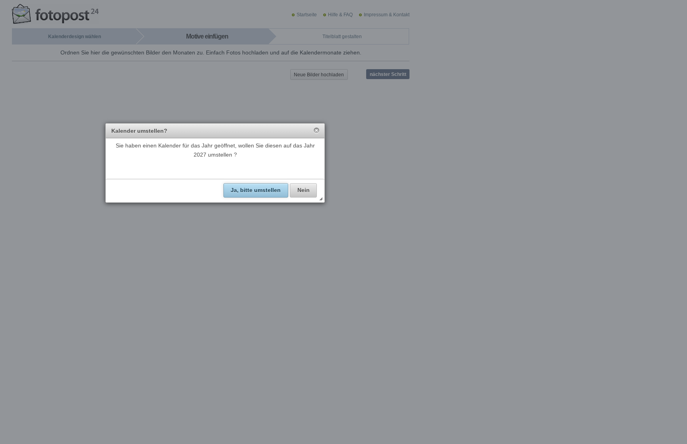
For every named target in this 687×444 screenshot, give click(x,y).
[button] (316, 131)
